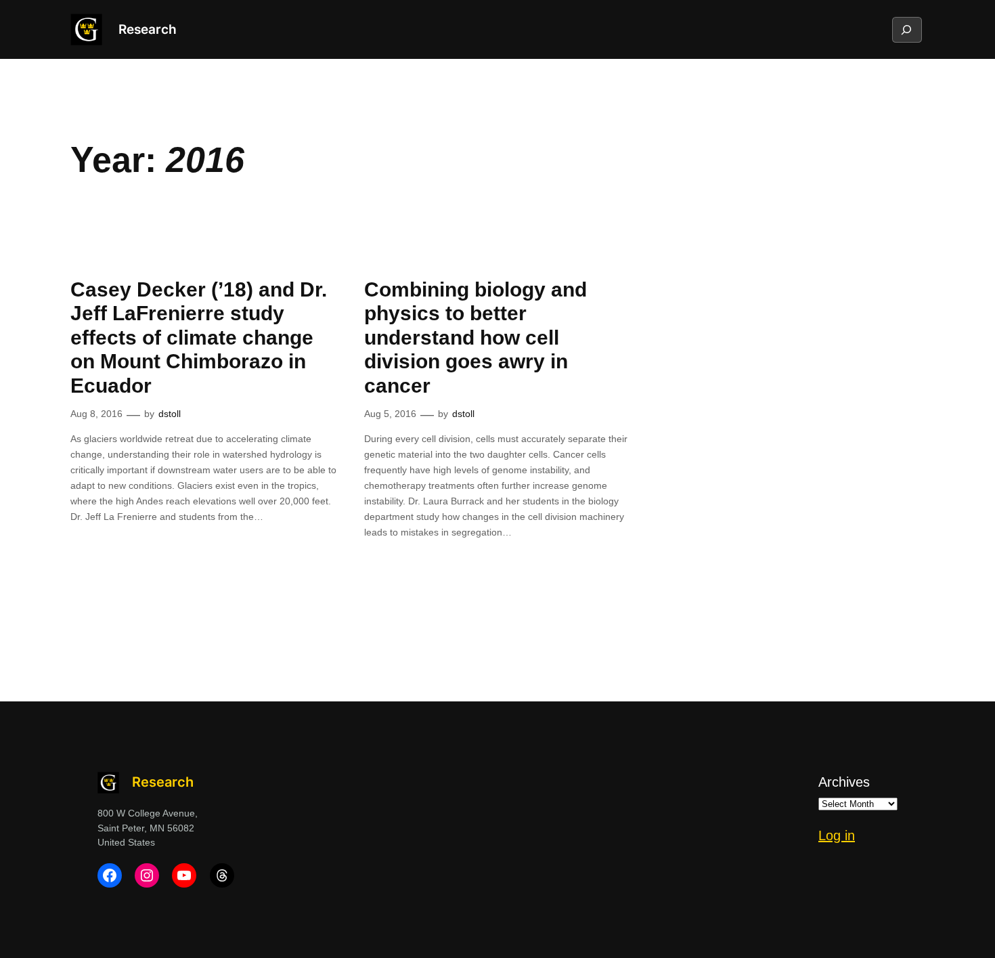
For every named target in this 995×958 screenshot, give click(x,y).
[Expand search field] (906, 30)
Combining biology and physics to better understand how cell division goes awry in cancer (475, 337)
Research (147, 29)
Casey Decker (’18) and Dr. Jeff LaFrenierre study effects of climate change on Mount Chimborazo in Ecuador (198, 337)
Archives (844, 782)
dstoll (169, 413)
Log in (836, 835)
